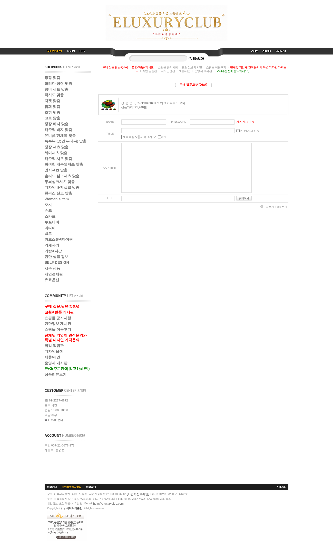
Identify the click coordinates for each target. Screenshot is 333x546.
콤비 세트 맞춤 (57, 89)
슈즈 (48, 210)
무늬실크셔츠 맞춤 (60, 182)
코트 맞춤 (52, 118)
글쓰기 (270, 206)
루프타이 (52, 222)
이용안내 (52, 486)
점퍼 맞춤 (52, 106)
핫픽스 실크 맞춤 (58, 193)
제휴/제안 (52, 357)
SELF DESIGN (57, 262)
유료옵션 (52, 280)
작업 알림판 (54, 345)
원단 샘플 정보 (57, 257)
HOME (282, 486)
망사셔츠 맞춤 (56, 170)
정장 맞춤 (52, 77)
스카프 (50, 216)
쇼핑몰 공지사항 (58, 318)
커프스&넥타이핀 (59, 239)
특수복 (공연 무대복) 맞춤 (66, 141)
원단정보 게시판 (58, 323)
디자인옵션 (54, 351)
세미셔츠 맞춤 (56, 153)
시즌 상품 (52, 268)
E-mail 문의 (55, 420)
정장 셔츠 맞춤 (57, 147)
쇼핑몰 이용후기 (58, 329)
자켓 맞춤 (52, 101)
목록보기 (281, 206)
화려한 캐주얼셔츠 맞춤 (64, 164)
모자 (48, 205)
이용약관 (91, 486)
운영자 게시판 (56, 363)
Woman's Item (57, 199)
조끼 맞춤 (52, 112)
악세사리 (52, 245)
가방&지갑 (53, 251)
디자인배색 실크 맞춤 (62, 187)
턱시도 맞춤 (54, 95)
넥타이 (50, 228)
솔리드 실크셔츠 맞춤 (62, 176)
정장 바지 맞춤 (57, 124)
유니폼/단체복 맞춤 (60, 135)
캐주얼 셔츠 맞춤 (58, 158)
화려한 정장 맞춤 (58, 83)
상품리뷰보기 (56, 374)
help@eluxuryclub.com (108, 503)
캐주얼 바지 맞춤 (58, 129)
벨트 (48, 233)
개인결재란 (54, 274)
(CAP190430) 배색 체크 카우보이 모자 (160, 103)
